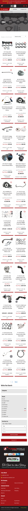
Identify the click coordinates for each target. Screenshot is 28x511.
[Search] (15, 6)
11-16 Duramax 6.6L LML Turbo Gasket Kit (7, 333)
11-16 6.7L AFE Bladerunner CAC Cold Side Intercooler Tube (21, 278)
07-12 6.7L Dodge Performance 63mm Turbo (21, 108)
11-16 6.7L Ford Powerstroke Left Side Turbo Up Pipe (7, 306)
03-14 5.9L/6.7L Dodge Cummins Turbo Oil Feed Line (7, 81)
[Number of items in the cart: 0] (26, 6)
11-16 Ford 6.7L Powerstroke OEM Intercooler (20, 334)
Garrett (4, 410)
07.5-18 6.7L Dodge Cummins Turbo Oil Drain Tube (7, 138)
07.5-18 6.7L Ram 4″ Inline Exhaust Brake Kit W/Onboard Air (21, 165)
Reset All (13, 440)
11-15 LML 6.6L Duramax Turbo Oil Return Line (7, 250)
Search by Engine (14, 434)
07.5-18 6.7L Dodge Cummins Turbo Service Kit (20, 138)
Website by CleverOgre (6, 509)
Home (1, 11)
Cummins (5, 406)
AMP (4, 402)
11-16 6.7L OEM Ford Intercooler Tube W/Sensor (21, 306)
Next (16, 382)
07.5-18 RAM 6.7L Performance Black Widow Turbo (7, 193)
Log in (2, 498)
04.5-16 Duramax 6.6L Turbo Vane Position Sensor (7, 108)
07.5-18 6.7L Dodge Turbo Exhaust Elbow (7, 164)
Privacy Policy (24, 507)
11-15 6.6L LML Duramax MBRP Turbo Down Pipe (20, 222)
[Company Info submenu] (26, 9)
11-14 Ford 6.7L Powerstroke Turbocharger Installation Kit (7, 223)
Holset (4, 412)
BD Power (5, 404)
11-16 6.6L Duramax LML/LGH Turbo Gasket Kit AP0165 (21, 250)
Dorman (5, 408)
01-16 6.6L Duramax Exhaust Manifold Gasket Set (21, 53)
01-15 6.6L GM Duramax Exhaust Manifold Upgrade (7, 53)
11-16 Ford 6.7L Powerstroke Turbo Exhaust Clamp (21, 362)
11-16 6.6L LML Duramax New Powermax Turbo (7, 277)
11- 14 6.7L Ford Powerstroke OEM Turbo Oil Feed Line (21, 193)
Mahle (4, 414)
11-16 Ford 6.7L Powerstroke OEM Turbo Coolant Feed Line (7, 363)
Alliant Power (6, 400)
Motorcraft (5, 416)
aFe (4, 398)
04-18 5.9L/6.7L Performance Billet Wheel (20, 81)
